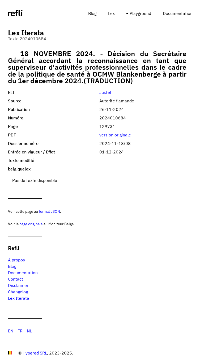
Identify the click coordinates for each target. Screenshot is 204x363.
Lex (111, 13)
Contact (15, 279)
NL (29, 330)
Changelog (18, 291)
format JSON (49, 211)
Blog (92, 13)
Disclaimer (18, 285)
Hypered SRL (35, 353)
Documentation (178, 13)
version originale (115, 134)
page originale (31, 223)
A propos (16, 259)
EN (10, 330)
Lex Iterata (18, 298)
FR (20, 330)
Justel (105, 92)
